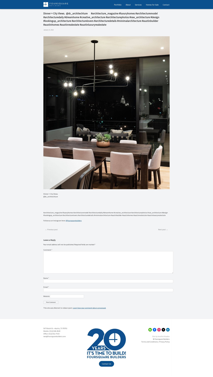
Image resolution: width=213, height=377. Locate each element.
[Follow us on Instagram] (159, 330)
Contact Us (106, 364)
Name (46, 278)
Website (46, 296)
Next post (162, 229)
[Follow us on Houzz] (150, 330)
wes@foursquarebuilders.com (54, 336)
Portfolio (117, 5)
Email (46, 287)
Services (138, 5)
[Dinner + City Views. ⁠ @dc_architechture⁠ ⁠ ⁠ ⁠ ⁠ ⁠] (106, 188)
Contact (166, 5)
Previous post (52, 229)
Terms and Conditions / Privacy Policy (155, 342)
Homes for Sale (152, 5)
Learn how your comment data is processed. (89, 308)
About (128, 5)
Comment (47, 250)
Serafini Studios (164, 336)
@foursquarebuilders (74, 220)
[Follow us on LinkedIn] (168, 330)
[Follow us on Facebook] (154, 330)
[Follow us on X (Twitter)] (163, 330)
